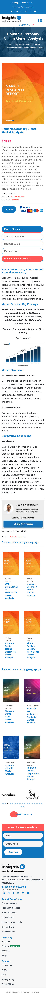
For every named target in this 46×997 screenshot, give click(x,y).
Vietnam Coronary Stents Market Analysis (32, 590)
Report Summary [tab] (13, 229)
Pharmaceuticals (9, 903)
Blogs (4, 955)
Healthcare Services (11, 908)
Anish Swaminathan (17, 537)
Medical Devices (32, 45)
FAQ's (4, 970)
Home (8, 45)
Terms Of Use (8, 984)
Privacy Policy (8, 979)
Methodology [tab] (11, 251)
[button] (3, 803)
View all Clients (21, 814)
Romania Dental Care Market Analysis (9, 717)
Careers (10, 946)
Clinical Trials (8, 927)
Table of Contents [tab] (14, 236)
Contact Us (7, 965)
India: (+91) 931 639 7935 (23, 7)
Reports (18, 45)
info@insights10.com (23, 3)
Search (22, 25)
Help (4, 975)
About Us (6, 941)
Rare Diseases (8, 932)
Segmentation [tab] (12, 244)
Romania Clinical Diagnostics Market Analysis (33, 773)
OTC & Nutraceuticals (12, 922)
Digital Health (8, 917)
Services (5, 951)
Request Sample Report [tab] (17, 258)
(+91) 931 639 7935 (10, 890)
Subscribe (13, 852)
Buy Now (9, 209)
